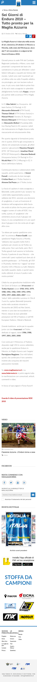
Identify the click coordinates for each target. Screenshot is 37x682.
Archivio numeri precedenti (18, 550)
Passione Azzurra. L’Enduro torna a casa (18, 452)
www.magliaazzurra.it (13, 370)
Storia (3, 638)
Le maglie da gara (5, 644)
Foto (19, 637)
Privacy (4, 650)
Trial (11, 643)
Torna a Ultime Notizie (11, 10)
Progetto (4, 636)
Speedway (13, 650)
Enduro (19, 34)
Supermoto (13, 641)
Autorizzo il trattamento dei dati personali (18, 499)
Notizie (25, 34)
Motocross (13, 636)
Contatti (4, 648)
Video (20, 639)
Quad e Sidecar (12, 647)
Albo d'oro (4, 641)
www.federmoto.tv (9, 373)
